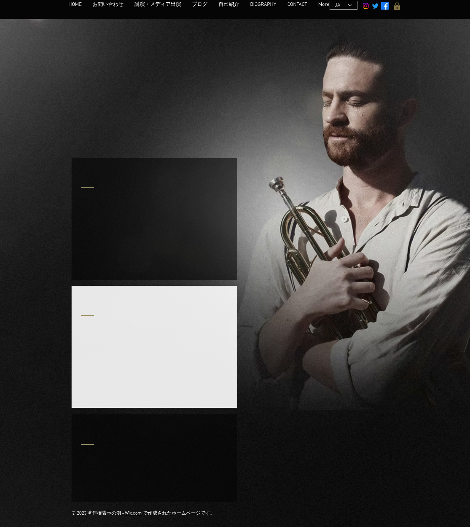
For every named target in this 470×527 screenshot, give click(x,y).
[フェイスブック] (385, 6)
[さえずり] (375, 6)
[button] (397, 6)
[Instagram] (366, 6)
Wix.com (133, 513)
